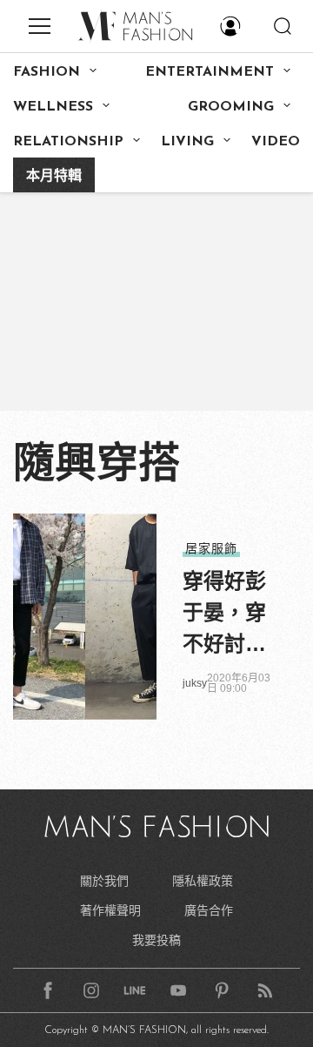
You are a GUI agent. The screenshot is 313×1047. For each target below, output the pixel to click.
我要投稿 (156, 940)
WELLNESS (53, 107)
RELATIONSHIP (68, 142)
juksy (195, 683)
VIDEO (275, 142)
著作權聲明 (110, 910)
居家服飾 (211, 548)
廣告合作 (208, 910)
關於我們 (104, 881)
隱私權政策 (202, 881)
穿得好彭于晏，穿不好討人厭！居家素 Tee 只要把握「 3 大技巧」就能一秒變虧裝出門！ (228, 614)
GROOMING (231, 107)
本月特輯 (54, 177)
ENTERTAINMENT (209, 72)
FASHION (46, 72)
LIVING (187, 142)
